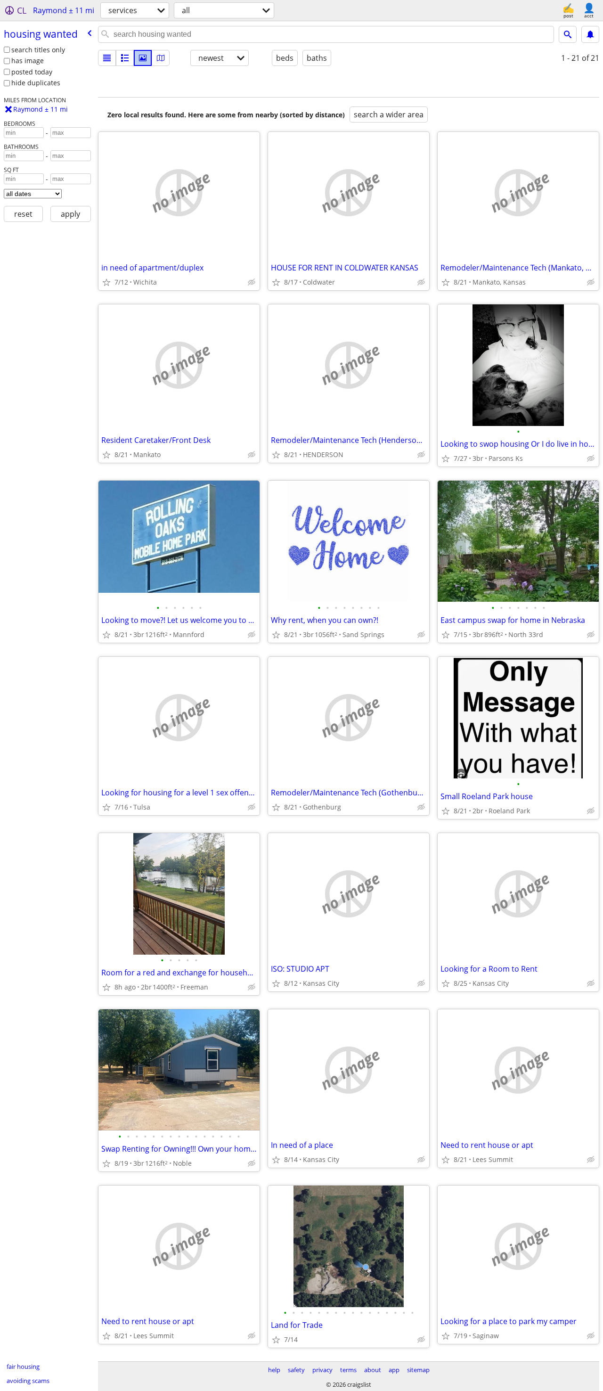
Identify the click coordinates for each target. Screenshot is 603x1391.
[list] (107, 58)
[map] (161, 58)
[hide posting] (251, 282)
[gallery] (143, 58)
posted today (31, 71)
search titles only (38, 49)
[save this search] (590, 34)
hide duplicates (35, 82)
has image (27, 60)
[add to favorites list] (106, 282)
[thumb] (125, 58)
